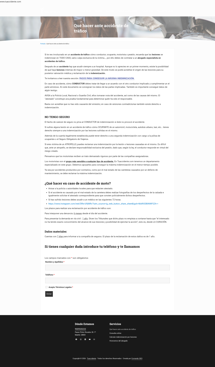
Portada (42, 44)
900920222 (80, 329)
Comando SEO (136, 358)
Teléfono (50, 275)
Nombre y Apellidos (54, 262)
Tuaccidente (91, 358)
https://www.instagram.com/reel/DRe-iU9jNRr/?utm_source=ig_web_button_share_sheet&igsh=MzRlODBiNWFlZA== (103, 203)
